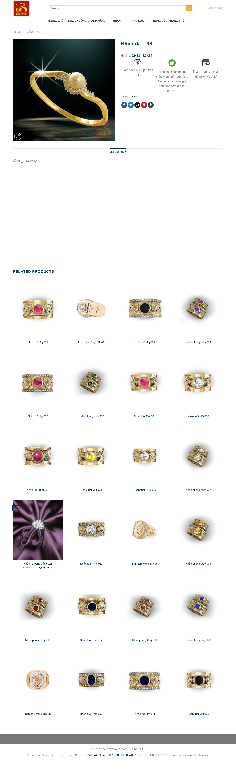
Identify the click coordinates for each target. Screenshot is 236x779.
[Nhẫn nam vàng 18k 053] (91, 308)
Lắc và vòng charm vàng (87, 20)
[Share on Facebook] (124, 105)
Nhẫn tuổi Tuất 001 (38, 489)
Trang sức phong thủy (168, 20)
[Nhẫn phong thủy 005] (198, 308)
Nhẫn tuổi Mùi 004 (144, 416)
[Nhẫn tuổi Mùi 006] (198, 382)
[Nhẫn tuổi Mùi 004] (145, 382)
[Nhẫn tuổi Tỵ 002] (38, 308)
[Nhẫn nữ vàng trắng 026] (38, 530)
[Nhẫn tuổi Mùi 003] (91, 456)
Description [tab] (118, 152)
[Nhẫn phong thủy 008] (198, 606)
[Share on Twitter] (131, 105)
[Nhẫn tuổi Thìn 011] (91, 530)
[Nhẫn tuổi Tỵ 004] (145, 680)
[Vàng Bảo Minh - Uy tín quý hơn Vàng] (28, 8)
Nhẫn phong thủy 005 (198, 342)
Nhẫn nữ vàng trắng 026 (38, 563)
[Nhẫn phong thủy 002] (91, 382)
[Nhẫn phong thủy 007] (198, 456)
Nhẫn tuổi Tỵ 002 (38, 342)
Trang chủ (56, 20)
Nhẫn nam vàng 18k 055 (37, 713)
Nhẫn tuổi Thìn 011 (91, 563)
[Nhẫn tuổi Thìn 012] (91, 606)
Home (17, 32)
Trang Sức (136, 20)
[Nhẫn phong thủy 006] (145, 606)
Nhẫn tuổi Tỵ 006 (145, 342)
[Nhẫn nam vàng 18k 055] (38, 680)
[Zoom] (17, 136)
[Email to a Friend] (137, 105)
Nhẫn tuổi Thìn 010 (144, 489)
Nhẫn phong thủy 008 (198, 640)
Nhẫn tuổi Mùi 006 (198, 416)
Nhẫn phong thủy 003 (198, 563)
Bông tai (33, 32)
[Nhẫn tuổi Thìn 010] (145, 456)
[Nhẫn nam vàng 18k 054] (145, 530)
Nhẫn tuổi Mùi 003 (91, 489)
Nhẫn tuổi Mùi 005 (198, 713)
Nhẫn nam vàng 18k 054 (144, 563)
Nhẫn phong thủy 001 (38, 640)
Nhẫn (117, 20)
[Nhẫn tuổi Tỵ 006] (145, 308)
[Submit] (189, 8)
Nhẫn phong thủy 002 (91, 416)
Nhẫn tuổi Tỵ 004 (145, 713)
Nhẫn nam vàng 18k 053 (91, 342)
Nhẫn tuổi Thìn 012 (91, 640)
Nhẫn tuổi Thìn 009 (91, 713)
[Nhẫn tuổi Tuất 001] (38, 456)
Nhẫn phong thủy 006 (144, 640)
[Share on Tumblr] (151, 105)
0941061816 (133, 755)
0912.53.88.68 (115, 755)
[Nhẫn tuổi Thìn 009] (91, 680)
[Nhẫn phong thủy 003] (198, 530)
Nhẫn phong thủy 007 (198, 489)
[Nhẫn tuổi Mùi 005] (198, 680)
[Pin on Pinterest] (144, 105)
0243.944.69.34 (142, 55)
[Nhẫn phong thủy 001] (38, 606)
